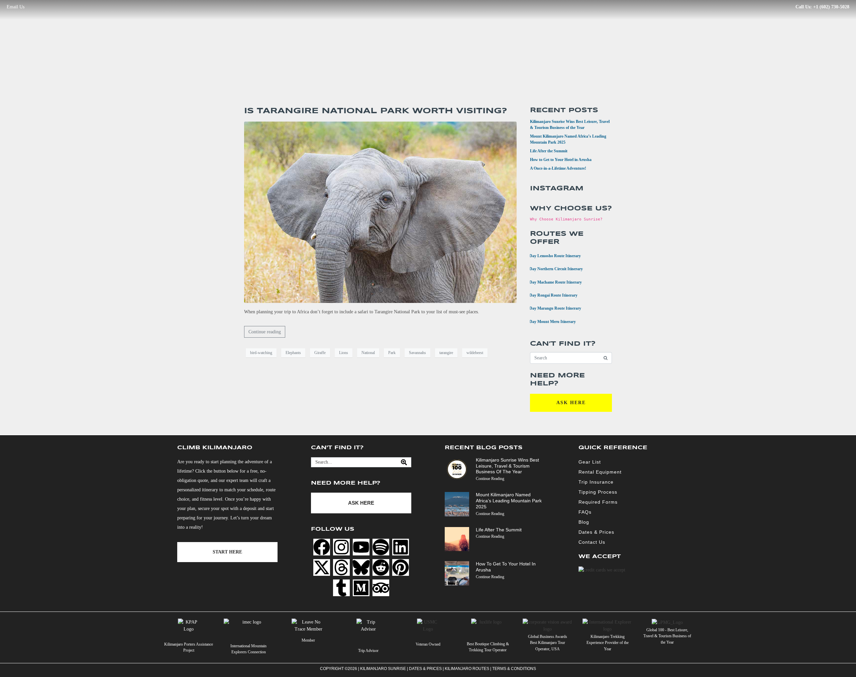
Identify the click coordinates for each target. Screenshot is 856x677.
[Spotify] (380, 547)
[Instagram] (341, 547)
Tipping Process (597, 492)
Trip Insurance (596, 482)
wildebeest (474, 352)
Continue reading (264, 331)
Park (392, 352)
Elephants (293, 352)
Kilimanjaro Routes (467, 668)
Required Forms (598, 502)
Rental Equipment (600, 472)
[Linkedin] (400, 547)
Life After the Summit (548, 151)
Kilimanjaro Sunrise (383, 668)
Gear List (589, 462)
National (368, 352)
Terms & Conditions (514, 668)
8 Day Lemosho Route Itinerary (551, 255)
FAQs (585, 512)
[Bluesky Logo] (361, 567)
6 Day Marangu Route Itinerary (551, 308)
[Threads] (341, 567)
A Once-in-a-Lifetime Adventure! (558, 168)
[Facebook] (321, 547)
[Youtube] (361, 547)
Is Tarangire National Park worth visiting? (375, 111)
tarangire (446, 352)
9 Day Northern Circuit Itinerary (552, 268)
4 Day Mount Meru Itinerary (549, 321)
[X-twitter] (321, 567)
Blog (583, 522)
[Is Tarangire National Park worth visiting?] (380, 211)
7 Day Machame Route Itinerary (552, 282)
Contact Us (591, 542)
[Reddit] (380, 567)
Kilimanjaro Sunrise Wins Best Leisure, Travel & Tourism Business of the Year (507, 466)
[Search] (404, 462)
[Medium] (361, 587)
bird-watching (261, 352)
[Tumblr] (341, 587)
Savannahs (417, 352)
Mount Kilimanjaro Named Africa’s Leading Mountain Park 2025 (509, 500)
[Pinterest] (400, 567)
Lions (343, 352)
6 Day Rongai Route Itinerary (549, 295)
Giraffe (320, 352)
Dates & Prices (596, 532)
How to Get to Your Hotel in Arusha (561, 159)
